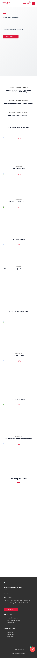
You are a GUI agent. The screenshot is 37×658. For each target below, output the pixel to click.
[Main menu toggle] (33, 3)
